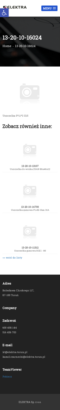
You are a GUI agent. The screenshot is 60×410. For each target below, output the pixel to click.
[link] (4, 12)
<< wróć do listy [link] (12, 257)
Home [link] (6, 46)
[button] (49, 8)
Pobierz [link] (7, 376)
